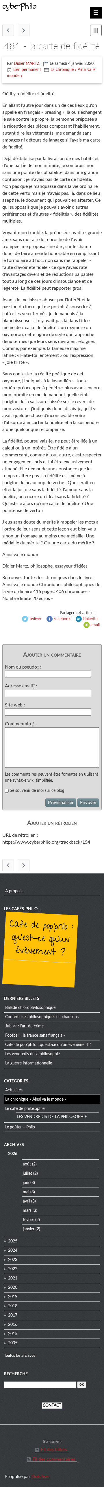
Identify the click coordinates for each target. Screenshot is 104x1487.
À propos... (14, 891)
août (27, 1164)
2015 (12, 1334)
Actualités (14, 1090)
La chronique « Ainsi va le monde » (35, 1099)
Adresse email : (21, 686)
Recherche (16, 1374)
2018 (12, 1306)
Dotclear (40, 1476)
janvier (28, 1229)
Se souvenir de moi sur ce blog (37, 791)
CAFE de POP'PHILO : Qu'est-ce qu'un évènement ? (41, 939)
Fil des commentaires (53, 1459)
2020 (12, 1288)
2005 (12, 1343)
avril (26, 1201)
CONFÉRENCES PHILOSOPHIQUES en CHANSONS (42, 1017)
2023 (12, 1260)
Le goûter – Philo (20, 1127)
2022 (12, 1269)
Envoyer (88, 802)
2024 (12, 1251)
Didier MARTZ (26, 64)
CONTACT (52, 1406)
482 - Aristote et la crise (23, 30)
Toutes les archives (19, 1356)
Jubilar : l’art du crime (24, 1026)
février (28, 1220)
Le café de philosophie (24, 1109)
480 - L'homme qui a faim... (8, 30)
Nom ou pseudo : (23, 667)
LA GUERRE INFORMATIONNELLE (28, 1063)
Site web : (15, 705)
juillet (27, 1174)
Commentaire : (21, 724)
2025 (12, 1241)
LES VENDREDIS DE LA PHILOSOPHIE (32, 1054)
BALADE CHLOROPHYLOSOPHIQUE (30, 1008)
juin (26, 1183)
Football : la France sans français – (35, 1035)
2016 (12, 1325)
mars (27, 1211)
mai (26, 1192)
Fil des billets (54, 1449)
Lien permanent (27, 70)
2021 (12, 1278)
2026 (12, 1154)
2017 (12, 1315)
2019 (12, 1297)
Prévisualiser (61, 802)
